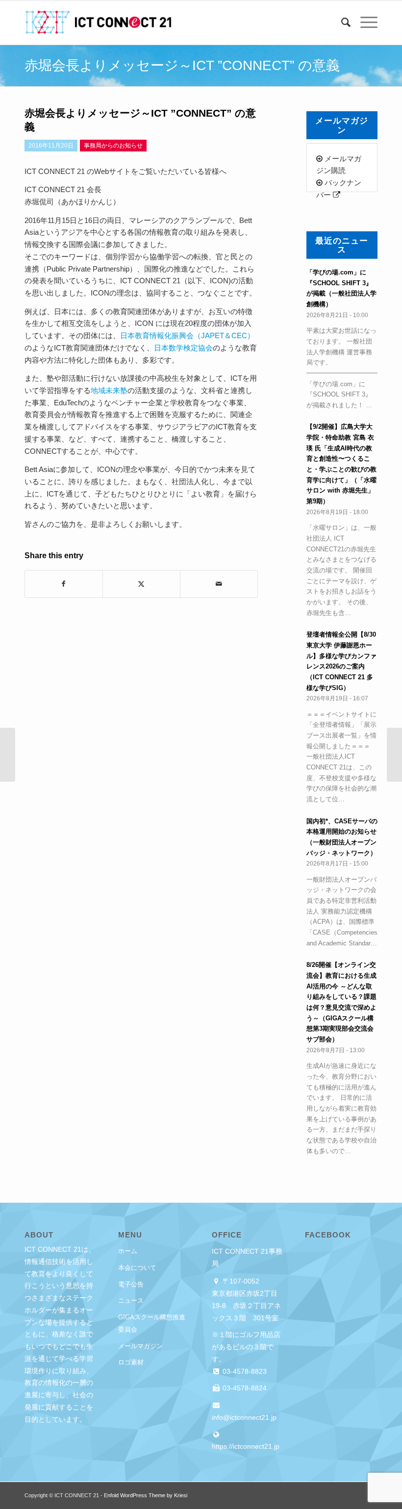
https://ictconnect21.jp (245, 1446)
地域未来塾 (109, 390)
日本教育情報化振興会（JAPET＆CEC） (187, 335)
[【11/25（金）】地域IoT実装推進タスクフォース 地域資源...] (7, 755)
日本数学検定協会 (183, 348)
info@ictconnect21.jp (244, 1417)
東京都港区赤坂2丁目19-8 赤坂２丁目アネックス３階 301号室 (246, 1305)
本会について (137, 1267)
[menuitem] (341, 22)
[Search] (341, 22)
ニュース (131, 1300)
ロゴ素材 (131, 1362)
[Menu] (364, 22)
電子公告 (131, 1284)
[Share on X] (141, 583)
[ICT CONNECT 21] (98, 22)
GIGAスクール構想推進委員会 (151, 1323)
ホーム (127, 1251)
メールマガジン (140, 1346)
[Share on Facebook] (63, 583)
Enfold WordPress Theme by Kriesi (145, 1495)
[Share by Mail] (218, 583)
